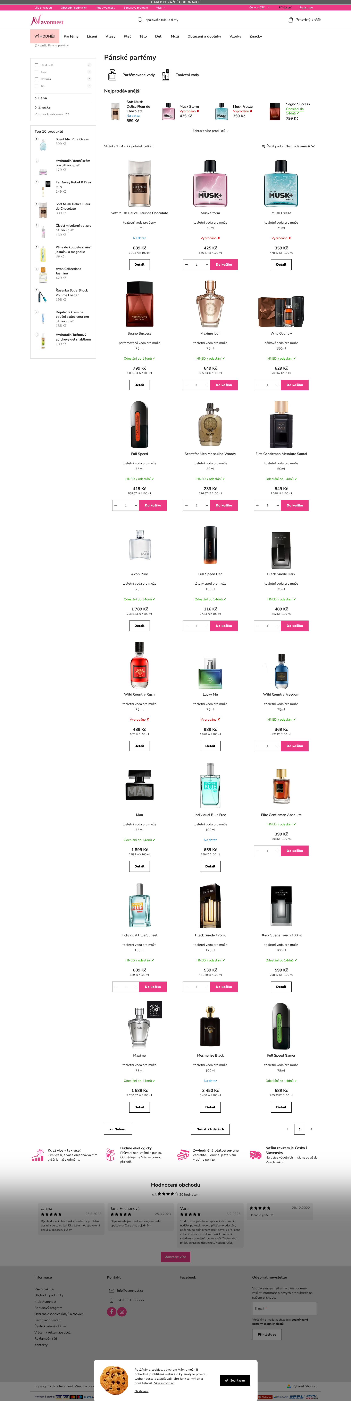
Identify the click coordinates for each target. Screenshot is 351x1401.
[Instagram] (122, 1311)
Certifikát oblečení (47, 1320)
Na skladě (66, 65)
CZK (263, 7)
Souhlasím (237, 1380)
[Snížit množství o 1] (186, 264)
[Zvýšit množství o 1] (207, 264)
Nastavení (142, 1391)
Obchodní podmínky (73, 8)
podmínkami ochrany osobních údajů (280, 1322)
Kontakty (41, 1345)
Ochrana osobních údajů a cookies (59, 1314)
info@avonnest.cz (130, 1290)
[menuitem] (44, 36)
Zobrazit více (175, 1257)
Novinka (65, 79)
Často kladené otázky (50, 1326)
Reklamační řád (45, 1338)
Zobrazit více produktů (209, 131)
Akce (65, 72)
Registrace (306, 7)
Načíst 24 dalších (210, 1129)
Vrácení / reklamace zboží (52, 1332)
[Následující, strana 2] (299, 1129)
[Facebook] (111, 1311)
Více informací (164, 1383)
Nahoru (120, 1129)
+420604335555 (130, 1300)
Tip (65, 86)
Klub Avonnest (105, 8)
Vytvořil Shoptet (304, 1386)
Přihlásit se (267, 1334)
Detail (139, 264)
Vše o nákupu (43, 8)
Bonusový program (136, 8)
